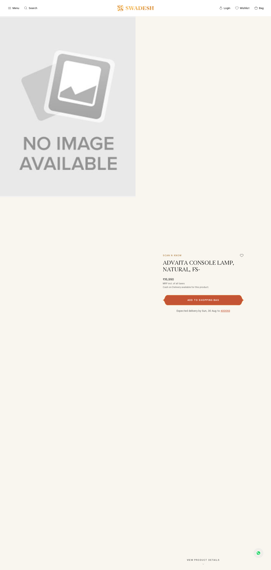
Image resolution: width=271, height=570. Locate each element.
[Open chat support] (258, 553)
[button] (203, 300)
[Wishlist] (241, 255)
